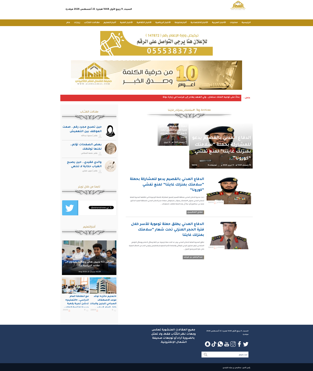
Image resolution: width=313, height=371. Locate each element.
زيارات (77, 23)
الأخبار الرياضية (163, 23)
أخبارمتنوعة (181, 23)
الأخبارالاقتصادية (199, 23)
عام (68, 23)
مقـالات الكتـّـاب (92, 23)
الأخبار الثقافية (144, 23)
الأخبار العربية (219, 23)
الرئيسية (246, 23)
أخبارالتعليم (110, 23)
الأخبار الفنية (126, 23)
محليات (234, 23)
